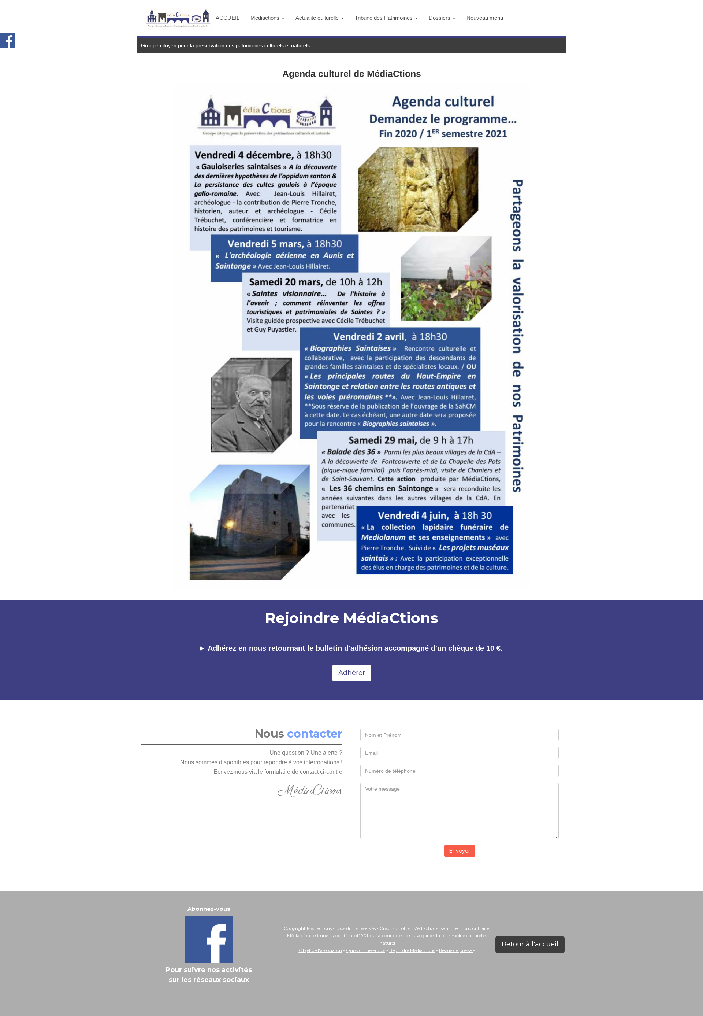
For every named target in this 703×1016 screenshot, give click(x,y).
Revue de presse (456, 950)
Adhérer (351, 673)
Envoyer (459, 850)
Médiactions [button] (265, 18)
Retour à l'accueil (530, 944)
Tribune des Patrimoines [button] (384, 18)
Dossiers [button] (440, 18)
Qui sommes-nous (365, 950)
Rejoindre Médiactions (412, 950)
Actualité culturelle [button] (317, 18)
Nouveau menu (484, 18)
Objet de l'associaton (320, 950)
